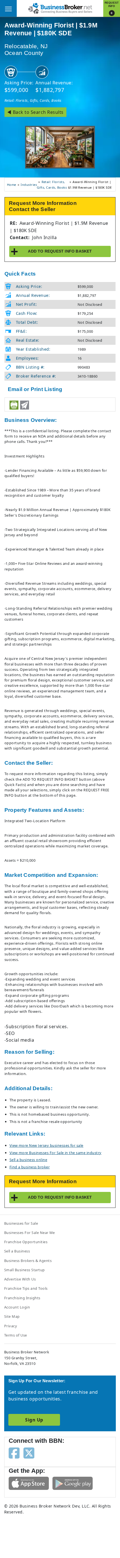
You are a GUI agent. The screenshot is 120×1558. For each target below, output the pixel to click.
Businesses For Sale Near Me (29, 1232)
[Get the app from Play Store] (72, 1482)
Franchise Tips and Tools (26, 1288)
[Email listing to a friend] (24, 405)
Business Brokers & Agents (28, 1260)
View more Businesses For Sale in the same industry (55, 1152)
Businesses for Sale (21, 1223)
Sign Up (34, 1420)
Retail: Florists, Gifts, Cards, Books (33, 100)
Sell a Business (17, 1251)
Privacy (10, 1325)
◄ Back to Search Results (35, 112)
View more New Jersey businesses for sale (46, 1145)
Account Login (17, 1307)
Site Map (12, 1316)
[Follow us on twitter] (28, 1452)
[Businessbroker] (60, 8)
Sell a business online (28, 1159)
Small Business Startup (24, 1269)
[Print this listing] (13, 405)
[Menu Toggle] (8, 8)
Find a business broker (29, 1166)
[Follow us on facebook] (14, 1452)
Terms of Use (15, 1335)
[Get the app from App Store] (29, 1482)
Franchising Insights (22, 1297)
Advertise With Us (20, 1279)
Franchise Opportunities (25, 1241)
